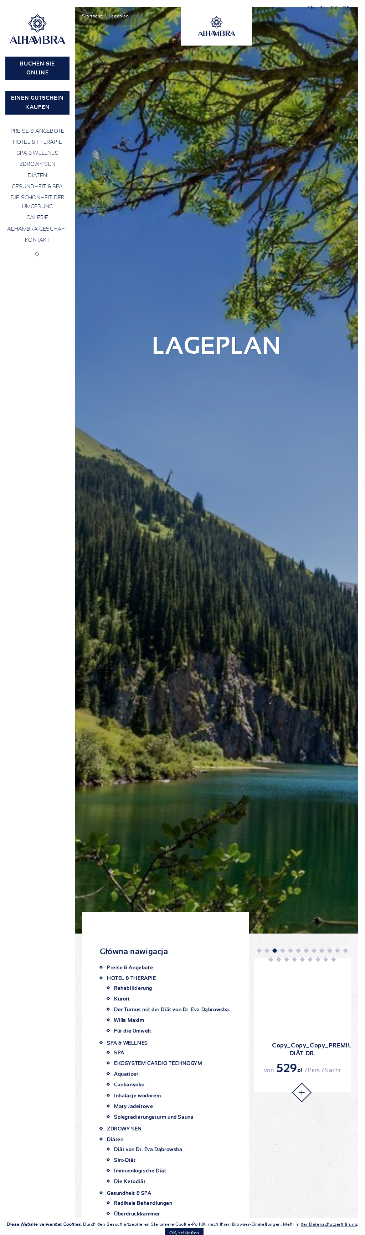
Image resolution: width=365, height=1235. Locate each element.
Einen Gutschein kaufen (37, 102)
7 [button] (305, 950)
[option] (302, 1025)
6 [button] (297, 950)
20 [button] (325, 959)
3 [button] (274, 950)
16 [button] (294, 959)
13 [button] (270, 959)
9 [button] (321, 950)
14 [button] (278, 959)
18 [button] (309, 959)
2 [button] (266, 950)
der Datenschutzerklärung (329, 1224)
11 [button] (337, 950)
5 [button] (290, 950)
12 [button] (345, 950)
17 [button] (301, 959)
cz (334, 7)
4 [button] (282, 950)
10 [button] (329, 950)
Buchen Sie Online (37, 68)
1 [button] (258, 950)
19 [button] (317, 959)
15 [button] (286, 959)
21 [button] (333, 959)
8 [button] (313, 950)
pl (322, 7)
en (311, 7)
